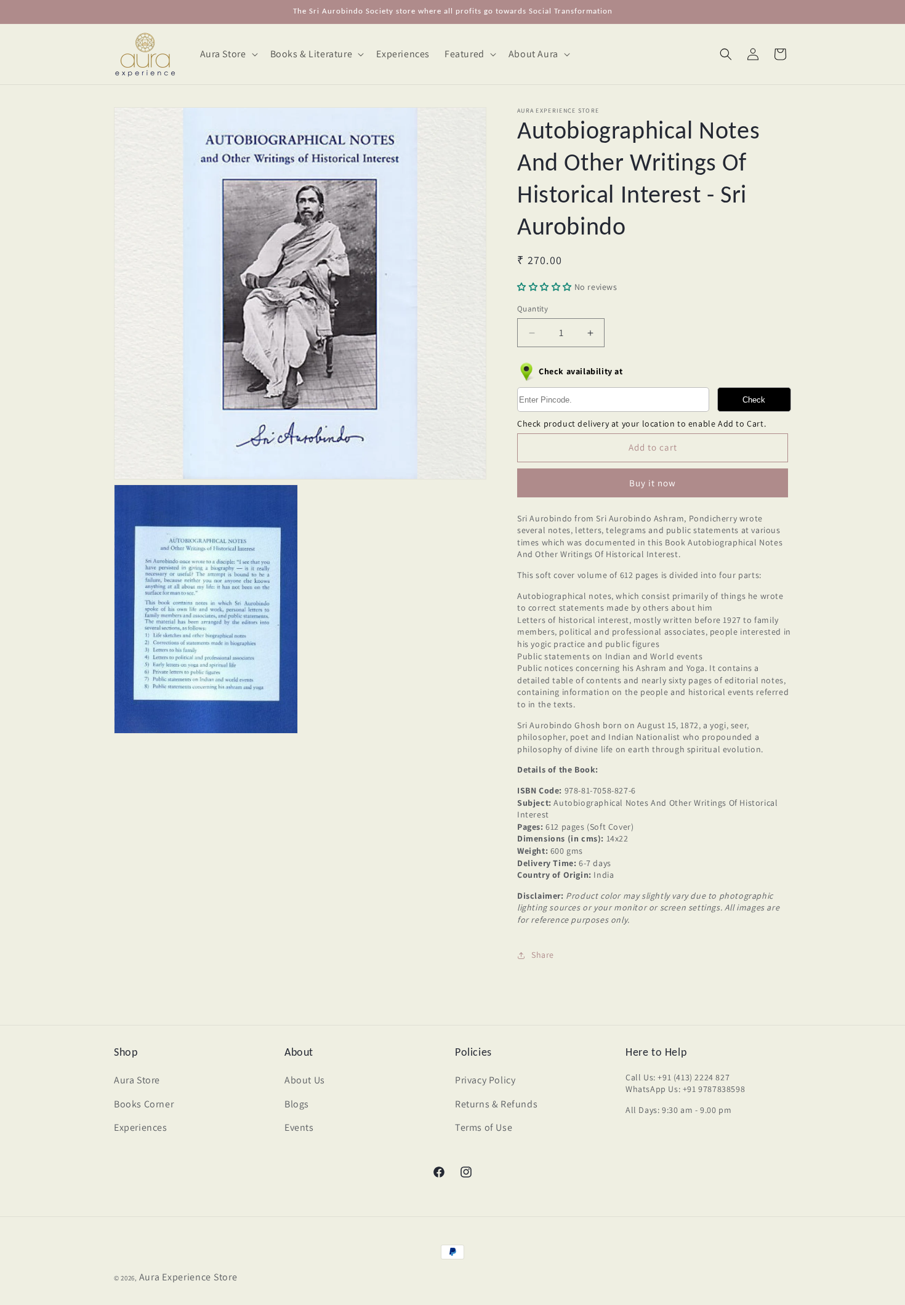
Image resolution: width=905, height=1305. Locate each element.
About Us (304, 1080)
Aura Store (137, 1080)
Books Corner (144, 1104)
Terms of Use (483, 1127)
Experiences (140, 1127)
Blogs (296, 1104)
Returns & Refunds (496, 1104)
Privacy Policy (485, 1080)
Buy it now (652, 483)
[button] (228, 54)
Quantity (532, 308)
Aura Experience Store (188, 1277)
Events (299, 1127)
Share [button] (542, 954)
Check (753, 399)
